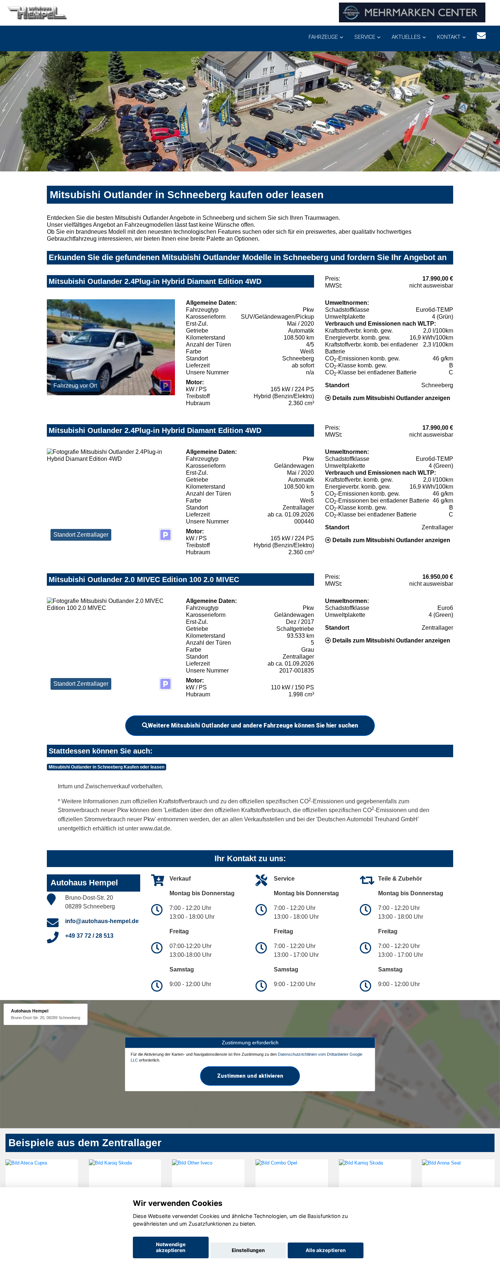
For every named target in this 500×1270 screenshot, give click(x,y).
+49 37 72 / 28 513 (89, 936)
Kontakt (448, 37)
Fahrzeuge (323, 37)
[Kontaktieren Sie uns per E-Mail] (481, 36)
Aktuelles (406, 37)
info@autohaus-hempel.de (102, 921)
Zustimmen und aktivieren (250, 1075)
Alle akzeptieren (326, 1250)
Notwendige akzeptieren (171, 1247)
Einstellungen (248, 1250)
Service (364, 37)
